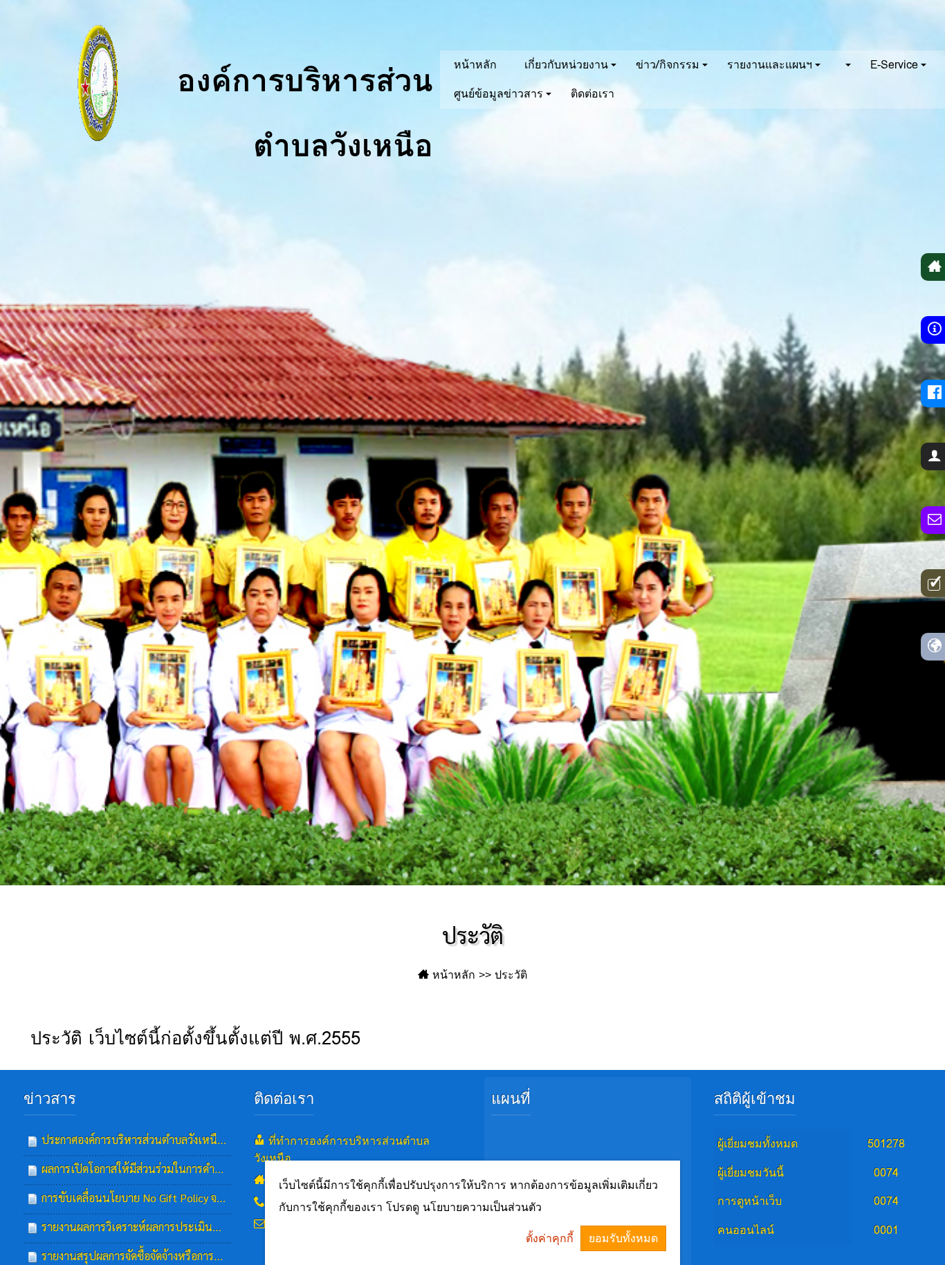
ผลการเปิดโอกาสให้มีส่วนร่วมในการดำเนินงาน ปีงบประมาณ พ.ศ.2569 (202, 1168)
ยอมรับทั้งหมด (623, 1238)
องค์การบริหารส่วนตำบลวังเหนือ (300, 100)
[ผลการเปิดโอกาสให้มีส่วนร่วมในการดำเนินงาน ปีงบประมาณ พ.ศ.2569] (32, 1169)
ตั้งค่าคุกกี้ (550, 1238)
